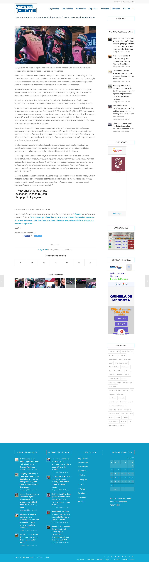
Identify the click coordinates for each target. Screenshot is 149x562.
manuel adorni (113, 402)
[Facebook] (105, 557)
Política (81, 501)
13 (122, 474)
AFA (118, 351)
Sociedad (82, 497)
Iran (132, 390)
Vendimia (123, 421)
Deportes (82, 470)
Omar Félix (112, 410)
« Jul (115, 489)
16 (132, 474)
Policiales (82, 493)
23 (132, 477)
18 (115, 477)
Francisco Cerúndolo (123, 375)
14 (125, 474)
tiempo (111, 417)
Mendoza (123, 402)
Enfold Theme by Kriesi (41, 557)
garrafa (124, 378)
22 (129, 477)
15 (129, 474)
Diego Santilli (126, 367)
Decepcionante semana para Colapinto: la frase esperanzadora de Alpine (55, 17)
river (122, 413)
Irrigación (112, 394)
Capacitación (113, 359)
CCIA (120, 359)
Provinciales (83, 462)
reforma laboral (114, 413)
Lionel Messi (113, 398)
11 (115, 474)
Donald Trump (118, 371)
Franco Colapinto (114, 378)
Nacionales (83, 466)
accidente (112, 351)
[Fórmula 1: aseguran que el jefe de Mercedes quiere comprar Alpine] (60, 283)
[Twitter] (111, 557)
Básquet (83, 479)
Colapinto (67, 250)
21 (125, 477)
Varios (82, 489)
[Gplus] (129, 557)
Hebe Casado (113, 386)
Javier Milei (120, 394)
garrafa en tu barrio (115, 382)
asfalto (123, 355)
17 (111, 477)
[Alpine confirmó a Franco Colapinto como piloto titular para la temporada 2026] (30, 283)
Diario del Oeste (28, 557)
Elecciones (129, 371)
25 (115, 481)
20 (122, 477)
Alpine (50, 250)
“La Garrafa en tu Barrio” (116, 425)
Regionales (83, 458)
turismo (118, 417)
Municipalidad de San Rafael (117, 406)
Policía (120, 410)
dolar (110, 371)
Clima (110, 363)
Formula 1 (112, 375)
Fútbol (82, 475)
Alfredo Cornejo (114, 355)
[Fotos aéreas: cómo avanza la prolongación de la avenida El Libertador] (147, 281)
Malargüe (122, 398)
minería (130, 402)
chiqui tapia (127, 359)
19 (118, 477)
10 (111, 474)
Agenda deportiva (127, 351)
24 (111, 481)
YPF (130, 421)
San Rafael (129, 413)
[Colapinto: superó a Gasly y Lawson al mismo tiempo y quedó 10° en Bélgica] (91, 283)
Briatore (58, 250)
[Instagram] (118, 557)
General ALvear (128, 382)
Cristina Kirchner (114, 367)
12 (118, 474)
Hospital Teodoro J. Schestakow (118, 390)
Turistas (125, 417)
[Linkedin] (108, 557)
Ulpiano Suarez (113, 421)
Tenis (82, 484)
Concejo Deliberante (121, 363)
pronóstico (127, 410)
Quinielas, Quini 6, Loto (121, 334)
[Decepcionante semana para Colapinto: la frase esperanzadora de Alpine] (55, 45)
